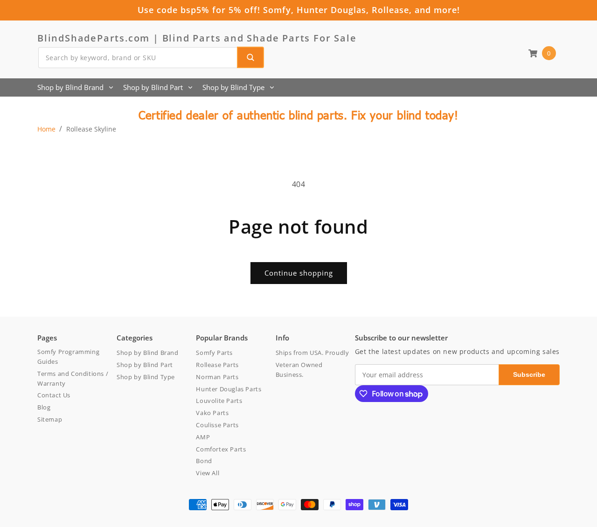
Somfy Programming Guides (68, 356)
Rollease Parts (217, 365)
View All (207, 473)
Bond (204, 461)
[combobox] (151, 57)
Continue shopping (298, 272)
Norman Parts (217, 377)
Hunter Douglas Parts (228, 389)
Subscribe (529, 374)
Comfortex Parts (221, 449)
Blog (43, 407)
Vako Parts (212, 413)
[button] (542, 53)
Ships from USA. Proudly (312, 352)
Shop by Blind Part (153, 87)
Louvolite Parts (219, 400)
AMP (203, 437)
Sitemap (49, 419)
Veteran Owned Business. (299, 370)
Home (46, 129)
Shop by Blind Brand (70, 87)
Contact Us (53, 395)
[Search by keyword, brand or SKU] (250, 57)
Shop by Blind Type (233, 87)
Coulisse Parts (217, 425)
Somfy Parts (214, 352)
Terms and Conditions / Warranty (72, 378)
